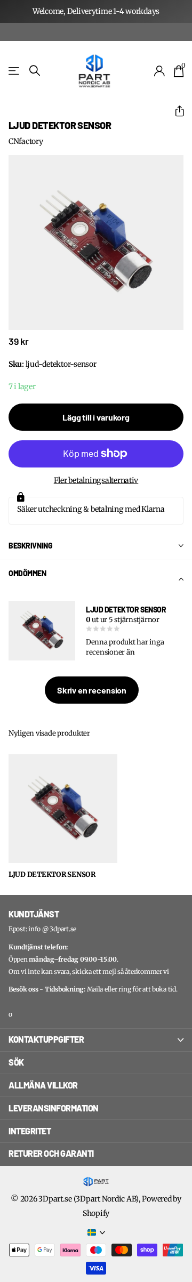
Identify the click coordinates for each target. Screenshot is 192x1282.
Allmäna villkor (43, 1085)
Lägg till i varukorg (96, 417)
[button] (175, 111)
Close (96, 1040)
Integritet (30, 1131)
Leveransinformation (54, 1108)
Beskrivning (30, 545)
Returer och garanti (51, 1153)
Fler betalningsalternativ (96, 480)
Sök (16, 1062)
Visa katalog (15, 71)
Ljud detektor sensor (52, 874)
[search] (34, 71)
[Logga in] (159, 71)
